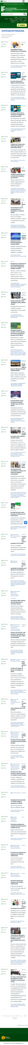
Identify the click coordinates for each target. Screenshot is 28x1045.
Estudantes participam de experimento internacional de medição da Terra (18, 826)
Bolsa (21, 130)
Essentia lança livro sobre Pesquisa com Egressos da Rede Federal (18, 514)
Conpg (18, 722)
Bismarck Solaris (18, 385)
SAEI (25, 256)
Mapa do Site (21, 4)
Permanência (13, 456)
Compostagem (14, 495)
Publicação (13, 420)
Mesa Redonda (14, 317)
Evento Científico (17, 583)
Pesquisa (13, 100)
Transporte (13, 316)
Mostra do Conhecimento (18, 188)
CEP (14, 755)
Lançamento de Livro (17, 526)
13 (25, 1015)
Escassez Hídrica (17, 98)
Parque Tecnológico (17, 690)
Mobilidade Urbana (17, 314)
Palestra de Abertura (15, 617)
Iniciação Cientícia (17, 352)
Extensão (22, 192)
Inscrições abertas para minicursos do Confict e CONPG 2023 (17, 882)
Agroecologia (23, 493)
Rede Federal (23, 452)
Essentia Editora (16, 97)
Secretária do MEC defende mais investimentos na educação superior (18, 602)
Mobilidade (17, 351)
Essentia (22, 97)
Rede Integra (19, 67)
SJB (11, 384)
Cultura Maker (17, 493)
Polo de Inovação (17, 1004)
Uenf (19, 1005)
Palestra (22, 316)
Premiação (19, 554)
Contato (16, 17)
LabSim (14, 810)
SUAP (20, 20)
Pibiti (24, 867)
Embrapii (23, 1004)
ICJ (21, 351)
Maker (12, 493)
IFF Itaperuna (18, 286)
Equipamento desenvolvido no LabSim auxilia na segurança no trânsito (18, 801)
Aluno (21, 839)
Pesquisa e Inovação (15, 811)
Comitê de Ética (18, 755)
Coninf (21, 284)
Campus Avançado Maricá (16, 496)
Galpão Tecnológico (19, 691)
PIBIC (15, 130)
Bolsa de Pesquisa (17, 128)
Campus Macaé (20, 810)
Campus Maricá (17, 354)
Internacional (16, 839)
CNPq (19, 922)
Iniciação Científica (15, 619)
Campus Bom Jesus (22, 838)
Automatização (20, 495)
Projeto (12, 130)
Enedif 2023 (23, 98)
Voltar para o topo (22, 1025)
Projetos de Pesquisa (17, 349)
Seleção (23, 352)
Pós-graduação (22, 619)
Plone (23, 1043)
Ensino (12, 193)
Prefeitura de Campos (17, 160)
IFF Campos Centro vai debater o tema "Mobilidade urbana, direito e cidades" (18, 301)
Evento (12, 227)
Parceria (12, 691)
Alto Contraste (14, 4)
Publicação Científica (20, 420)
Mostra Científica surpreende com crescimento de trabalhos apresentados (18, 174)
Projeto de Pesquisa (22, 492)
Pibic (21, 867)
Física (12, 839)
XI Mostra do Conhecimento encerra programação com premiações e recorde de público (18, 207)
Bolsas (14, 921)
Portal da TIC (23, 21)
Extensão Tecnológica (17, 384)
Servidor (12, 131)
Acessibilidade (6, 4)
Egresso (17, 452)
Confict (14, 554)
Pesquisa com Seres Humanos (17, 787)
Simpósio (19, 255)
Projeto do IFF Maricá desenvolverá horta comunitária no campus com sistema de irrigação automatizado (18, 469)
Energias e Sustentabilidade (19, 383)
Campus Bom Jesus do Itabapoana (18, 189)
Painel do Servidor (19, 18)
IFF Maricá (23, 354)
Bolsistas (12, 353)
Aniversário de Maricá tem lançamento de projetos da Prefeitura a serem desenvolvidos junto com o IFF (18, 938)
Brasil (5, 1)
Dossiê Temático (18, 419)
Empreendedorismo (15, 256)
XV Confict (15, 616)
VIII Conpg (20, 616)
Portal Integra (16, 65)
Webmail (11, 18)
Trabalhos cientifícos (15, 191)
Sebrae (12, 1005)
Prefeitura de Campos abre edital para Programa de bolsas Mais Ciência (18, 146)
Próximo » (15, 1018)
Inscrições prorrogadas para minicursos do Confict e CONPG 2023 (18, 854)
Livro (12, 98)
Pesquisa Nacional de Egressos (17, 455)
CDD (18, 21)
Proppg (18, 921)
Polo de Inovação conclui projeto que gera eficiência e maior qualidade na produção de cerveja (18, 978)
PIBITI (18, 130)
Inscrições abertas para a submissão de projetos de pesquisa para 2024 (17, 114)
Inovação (21, 65)
